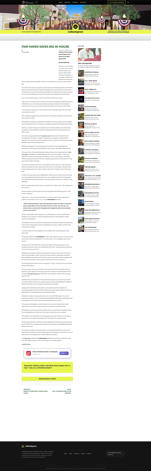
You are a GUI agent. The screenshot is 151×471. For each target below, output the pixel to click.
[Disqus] (47, 417)
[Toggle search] (128, 2)
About (60, 2)
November (27, 338)
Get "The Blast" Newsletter (116, 2)
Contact (83, 453)
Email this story (26, 344)
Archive (89, 453)
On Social (83, 2)
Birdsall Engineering (33, 273)
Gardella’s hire (46, 136)
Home (65, 453)
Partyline (75, 2)
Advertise (67, 2)
